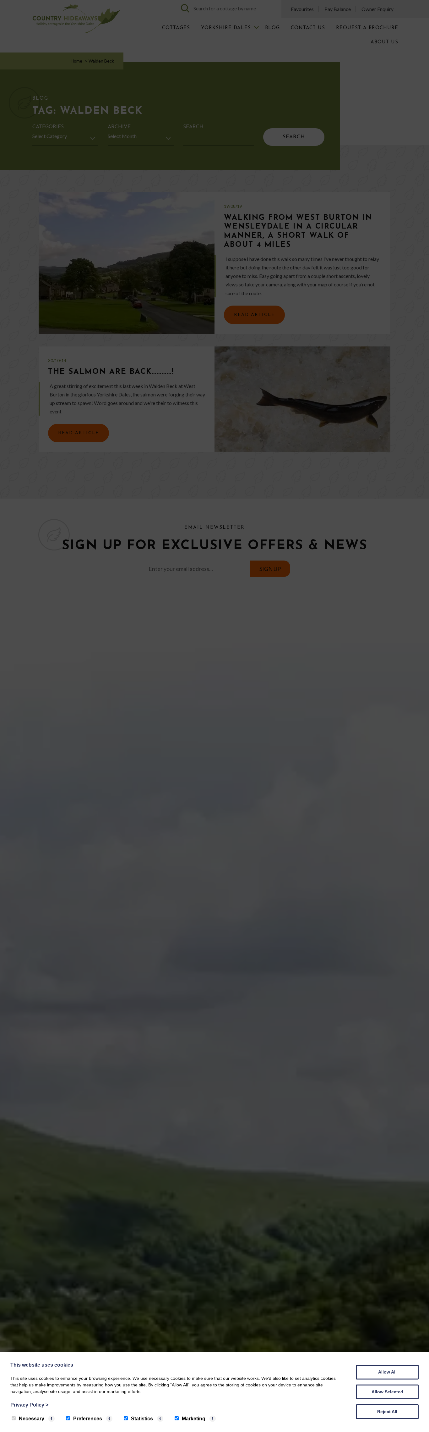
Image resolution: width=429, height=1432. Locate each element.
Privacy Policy (29, 1404)
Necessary (31, 1418)
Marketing (193, 1418)
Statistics (142, 1418)
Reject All (387, 1411)
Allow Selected (387, 1391)
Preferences (87, 1418)
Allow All (387, 1371)
